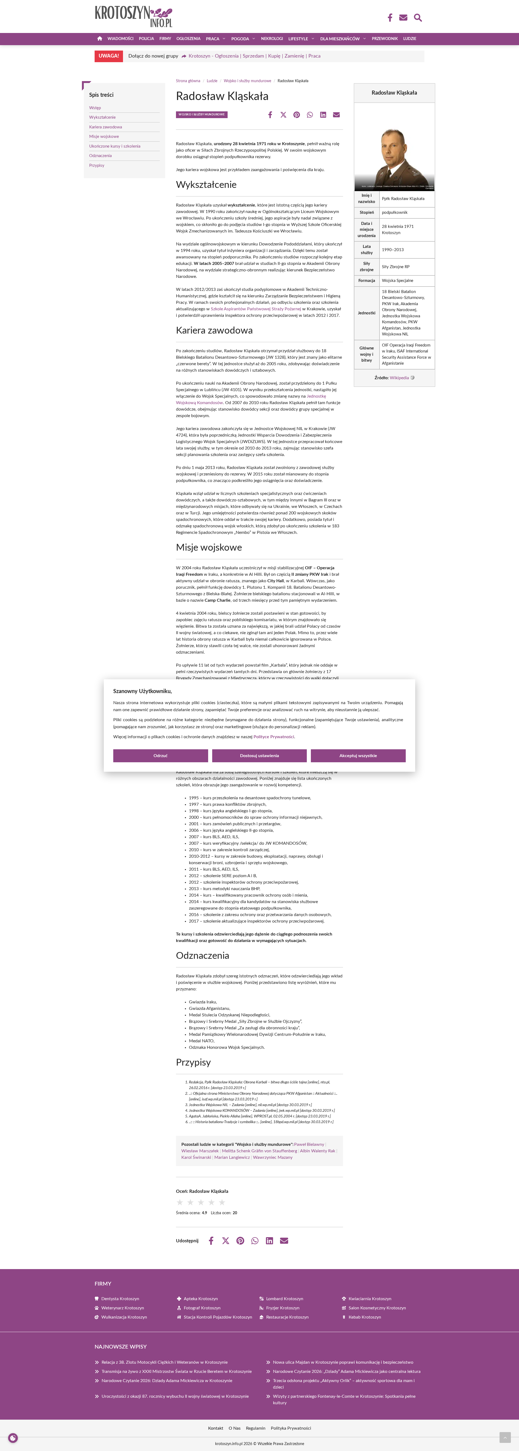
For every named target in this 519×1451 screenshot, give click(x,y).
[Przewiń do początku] (505, 1437)
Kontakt (215, 1428)
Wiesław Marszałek (200, 1151)
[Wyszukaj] (417, 17)
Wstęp (95, 108)
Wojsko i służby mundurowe (247, 81)
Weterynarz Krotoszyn (122, 1308)
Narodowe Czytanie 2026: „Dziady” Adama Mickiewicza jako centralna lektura (347, 1371)
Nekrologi (272, 39)
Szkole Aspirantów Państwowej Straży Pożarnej (256, 309)
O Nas (235, 1428)
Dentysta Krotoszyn (120, 1299)
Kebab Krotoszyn (365, 1317)
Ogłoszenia (189, 39)
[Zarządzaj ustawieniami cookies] (13, 1438)
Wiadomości (121, 39)
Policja (146, 39)
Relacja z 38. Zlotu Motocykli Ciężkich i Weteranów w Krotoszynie (165, 1362)
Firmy (165, 39)
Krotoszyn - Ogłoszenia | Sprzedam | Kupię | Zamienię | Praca (255, 56)
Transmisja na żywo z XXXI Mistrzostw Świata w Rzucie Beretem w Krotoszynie (177, 1371)
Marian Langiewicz (232, 1157)
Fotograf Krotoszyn (202, 1308)
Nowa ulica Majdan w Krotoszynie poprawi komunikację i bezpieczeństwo (343, 1362)
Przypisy (96, 166)
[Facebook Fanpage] (388, 17)
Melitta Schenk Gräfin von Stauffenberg (259, 1151)
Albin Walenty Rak (317, 1151)
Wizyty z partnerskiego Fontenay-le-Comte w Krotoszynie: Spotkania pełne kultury (344, 1399)
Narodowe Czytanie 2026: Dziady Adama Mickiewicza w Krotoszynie (167, 1381)
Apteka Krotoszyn (201, 1299)
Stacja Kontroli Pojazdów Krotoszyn (218, 1317)
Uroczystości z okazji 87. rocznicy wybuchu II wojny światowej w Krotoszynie (175, 1396)
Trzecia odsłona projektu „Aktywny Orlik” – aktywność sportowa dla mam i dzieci (344, 1384)
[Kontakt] (403, 17)
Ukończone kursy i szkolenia (114, 146)
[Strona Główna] (100, 39)
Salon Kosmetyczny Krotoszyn (377, 1308)
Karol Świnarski (196, 1157)
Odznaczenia (100, 156)
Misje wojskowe (104, 137)
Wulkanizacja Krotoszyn (124, 1317)
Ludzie (409, 39)
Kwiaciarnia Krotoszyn (370, 1299)
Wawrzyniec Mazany (272, 1157)
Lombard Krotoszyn (284, 1299)
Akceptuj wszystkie (358, 756)
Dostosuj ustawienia (259, 756)
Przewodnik (385, 39)
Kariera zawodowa (105, 127)
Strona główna (188, 81)
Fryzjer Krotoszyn (283, 1308)
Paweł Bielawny (309, 1144)
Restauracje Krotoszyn (287, 1317)
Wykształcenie (102, 117)
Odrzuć (161, 756)
